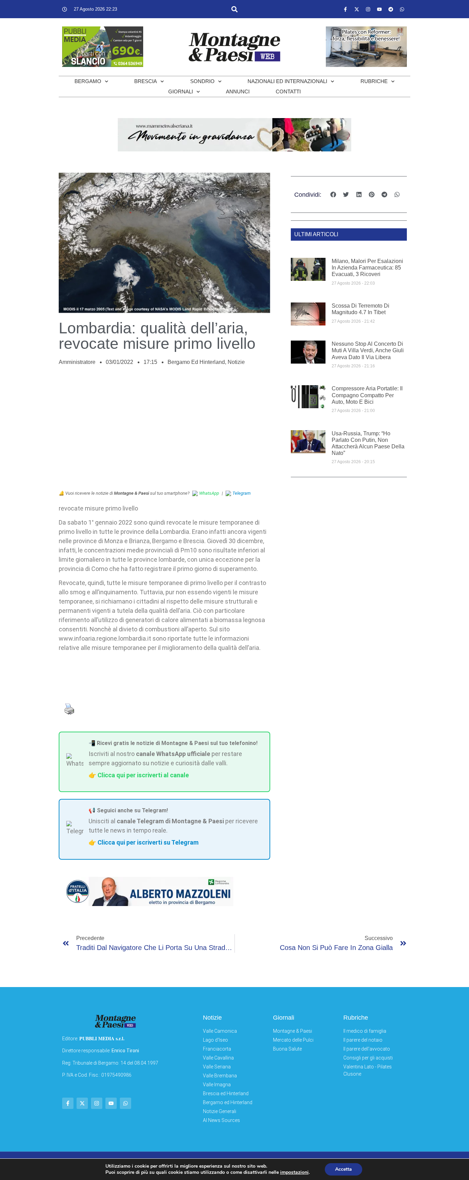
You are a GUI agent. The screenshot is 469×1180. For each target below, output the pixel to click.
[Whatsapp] (402, 9)
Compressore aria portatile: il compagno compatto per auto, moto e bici (367, 395)
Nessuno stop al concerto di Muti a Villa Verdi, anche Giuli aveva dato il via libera (368, 350)
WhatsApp (209, 493)
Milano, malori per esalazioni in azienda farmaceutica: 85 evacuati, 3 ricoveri (367, 267)
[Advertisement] (164, 431)
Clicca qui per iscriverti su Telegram (148, 842)
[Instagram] (368, 9)
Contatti (288, 91)
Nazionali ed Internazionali (287, 81)
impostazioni (294, 1172)
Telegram (241, 493)
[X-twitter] (357, 9)
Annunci (238, 91)
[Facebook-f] (345, 9)
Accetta (343, 1169)
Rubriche (374, 81)
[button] (234, 9)
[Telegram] (391, 9)
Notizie (236, 362)
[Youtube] (379, 9)
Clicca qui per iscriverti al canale (143, 775)
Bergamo (88, 81)
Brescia (145, 81)
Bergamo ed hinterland (196, 362)
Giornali (180, 91)
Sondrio (202, 81)
